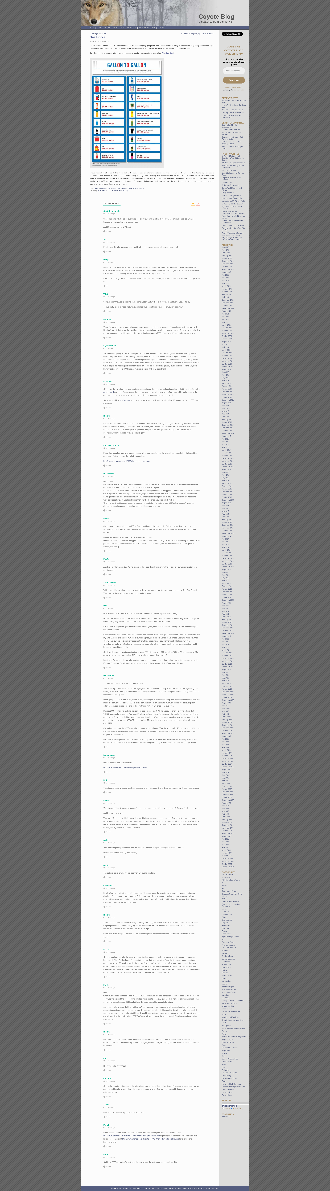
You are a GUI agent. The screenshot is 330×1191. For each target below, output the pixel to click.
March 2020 (226, 350)
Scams (224, 1053)
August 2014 (226, 536)
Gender (224, 953)
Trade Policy (226, 1076)
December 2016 (227, 458)
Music (224, 1014)
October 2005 (227, 831)
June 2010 (225, 675)
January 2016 (227, 489)
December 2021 (227, 300)
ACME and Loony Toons (231, 880)
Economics (226, 926)
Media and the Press (229, 1003)
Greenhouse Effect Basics (231, 130)
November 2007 (227, 761)
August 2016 (226, 469)
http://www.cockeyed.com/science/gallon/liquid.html (125, 768)
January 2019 (227, 389)
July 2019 (225, 372)
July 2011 (225, 639)
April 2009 (225, 714)
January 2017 (227, 456)
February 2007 (227, 786)
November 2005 (227, 828)
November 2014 (227, 528)
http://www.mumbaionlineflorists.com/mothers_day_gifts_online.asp (131, 1136)
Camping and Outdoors (230, 901)
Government (226, 964)
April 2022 (225, 297)
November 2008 (227, 728)
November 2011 (227, 628)
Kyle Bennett (109, 346)
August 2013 (226, 570)
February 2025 (227, 289)
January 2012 (227, 622)
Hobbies (225, 973)
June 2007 (225, 775)
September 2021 (228, 308)
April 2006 (225, 814)
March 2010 (226, 683)
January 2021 (227, 331)
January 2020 (227, 356)
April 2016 (225, 481)
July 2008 (225, 739)
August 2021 (226, 311)
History (224, 970)
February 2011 (227, 653)
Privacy (224, 1034)
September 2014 (228, 533)
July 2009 (225, 706)
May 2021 (225, 319)
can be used (108, 392)
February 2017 (227, 453)
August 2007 (226, 769)
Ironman (107, 381)
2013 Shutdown (227, 874)
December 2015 (227, 492)
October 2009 (227, 697)
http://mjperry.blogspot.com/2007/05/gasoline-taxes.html (126, 461)
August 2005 (226, 836)
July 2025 (225, 275)
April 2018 (225, 414)
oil (109, 188)
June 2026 (225, 250)
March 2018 (226, 417)
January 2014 (227, 556)
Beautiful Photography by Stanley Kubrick (197, 34)
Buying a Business (229, 170)
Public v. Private (228, 1042)
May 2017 (225, 444)
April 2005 (225, 847)
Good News (226, 962)
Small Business (227, 1062)
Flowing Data (168, 53)
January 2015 (227, 522)
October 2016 (227, 464)
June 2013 (225, 575)
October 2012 (227, 597)
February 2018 (227, 420)
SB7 (105, 239)
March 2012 (226, 617)
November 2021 (227, 303)
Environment (226, 934)
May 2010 (225, 678)
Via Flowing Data (125, 188)
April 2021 (225, 322)
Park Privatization (128, 28)
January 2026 (227, 258)
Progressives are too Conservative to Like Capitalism (233, 212)
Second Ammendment (230, 1059)
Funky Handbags (228, 193)
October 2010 (227, 664)
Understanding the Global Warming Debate (231, 143)
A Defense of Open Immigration (233, 163)
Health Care (226, 967)
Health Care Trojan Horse (231, 195)
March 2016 (226, 483)
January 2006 (227, 822)
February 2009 (227, 720)
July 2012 (225, 606)
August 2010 (226, 670)
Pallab (106, 1125)
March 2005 (226, 850)
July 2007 (225, 772)
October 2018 (227, 397)
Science (225, 1056)
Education (225, 928)
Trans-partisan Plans (229, 1078)
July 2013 (225, 572)
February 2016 (227, 486)
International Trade (229, 992)
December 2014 (227, 525)
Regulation (226, 1051)
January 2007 (227, 789)
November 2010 (227, 661)
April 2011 (225, 647)
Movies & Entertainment (231, 1012)
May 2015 (225, 511)
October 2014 (227, 531)
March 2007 (226, 783)
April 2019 (225, 381)
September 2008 (228, 733)
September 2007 (228, 767)
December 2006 (227, 792)
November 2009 (227, 694)
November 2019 (227, 361)
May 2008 (225, 745)
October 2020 (227, 336)
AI (222, 883)
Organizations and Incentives (233, 1020)
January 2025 (227, 292)
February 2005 (227, 853)
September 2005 (228, 833)
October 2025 (227, 267)
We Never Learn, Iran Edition (232, 110)
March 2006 (226, 817)
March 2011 (226, 650)
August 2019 (226, 369)
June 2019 (225, 375)
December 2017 (227, 425)
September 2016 (228, 467)
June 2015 (225, 508)
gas (96, 188)
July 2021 (225, 314)
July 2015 (225, 506)
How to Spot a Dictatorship (232, 198)
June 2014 (225, 542)
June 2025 (225, 278)
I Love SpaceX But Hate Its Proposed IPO (232, 116)
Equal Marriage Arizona (230, 937)
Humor (224, 978)
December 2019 (227, 358)
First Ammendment (229, 948)
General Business (228, 959)
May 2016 (225, 478)
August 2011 (226, 636)
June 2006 (225, 808)
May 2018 (225, 411)
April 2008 (225, 747)
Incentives (225, 984)
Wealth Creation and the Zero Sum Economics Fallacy (233, 234)
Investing (225, 995)
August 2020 (226, 342)
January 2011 (227, 656)
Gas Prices (97, 37)
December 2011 (227, 625)
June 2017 (225, 442)
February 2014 (227, 553)
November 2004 (227, 861)
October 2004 (227, 864)
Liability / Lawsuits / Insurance (233, 1001)
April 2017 (225, 447)
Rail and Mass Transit (230, 1048)
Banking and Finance (229, 891)
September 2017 (228, 433)
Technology (226, 1070)
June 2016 (225, 475)
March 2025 (226, 286)
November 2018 (227, 394)
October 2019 (227, 364)
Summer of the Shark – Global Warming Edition (233, 138)
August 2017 (226, 436)
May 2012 (225, 611)
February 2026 (227, 256)
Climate (224, 909)
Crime (224, 917)
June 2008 (225, 742)
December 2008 (227, 725)
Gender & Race (227, 956)
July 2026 (225, 247)
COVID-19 (225, 912)
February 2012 (227, 619)
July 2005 (225, 839)
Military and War (228, 1006)
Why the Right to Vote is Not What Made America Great (232, 238)
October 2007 (227, 764)
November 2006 (227, 795)
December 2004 (227, 858)
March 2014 (226, 550)
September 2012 (228, 600)
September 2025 (228, 269)
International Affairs (229, 989)
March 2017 (226, 450)
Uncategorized (227, 1092)
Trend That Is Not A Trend (231, 1084)
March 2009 (226, 717)
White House (138, 188)
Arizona (224, 886)
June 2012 (225, 608)
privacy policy (229, 90)
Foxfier (106, 518)
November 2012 (227, 595)
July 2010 (225, 672)
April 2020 (225, 347)
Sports (224, 1064)
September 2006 (228, 800)
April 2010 (225, 681)
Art (223, 888)
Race (224, 1045)
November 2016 (227, 461)
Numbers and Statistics (230, 1017)
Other (224, 1023)
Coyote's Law (227, 914)
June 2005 (225, 842)
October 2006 (227, 797)
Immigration (226, 981)
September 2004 (228, 867)
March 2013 (226, 583)
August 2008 (226, 736)
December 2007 (227, 758)
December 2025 (227, 261)
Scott (106, 865)
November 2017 (227, 428)
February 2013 (227, 586)
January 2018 (227, 422)
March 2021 (226, 325)
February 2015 (227, 519)
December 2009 (227, 692)
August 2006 (226, 803)
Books (224, 899)
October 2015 (227, 497)
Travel (224, 1081)
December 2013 (227, 558)
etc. (223, 939)
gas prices (103, 188)
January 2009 (227, 722)
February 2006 (227, 820)
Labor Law (225, 998)
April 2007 (225, 781)
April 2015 (225, 514)
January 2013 (227, 589)
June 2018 (225, 408)
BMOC (115, 28)
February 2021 (227, 328)
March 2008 (226, 750)
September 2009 (228, 700)
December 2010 (227, 658)
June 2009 (225, 708)
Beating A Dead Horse (99, 34)
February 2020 (227, 353)
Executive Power (228, 942)
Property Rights (227, 1039)
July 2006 (225, 806)
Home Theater (227, 976)
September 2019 (228, 367)
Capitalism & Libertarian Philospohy (113, 190)
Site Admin (226, 1117)
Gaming (225, 951)
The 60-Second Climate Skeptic (233, 225)
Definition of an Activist (230, 185)
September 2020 (228, 339)
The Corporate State (229, 1073)
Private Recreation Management (234, 1037)
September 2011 (228, 633)
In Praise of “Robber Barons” (232, 204)
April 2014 (225, 547)
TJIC (105, 294)
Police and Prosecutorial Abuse (233, 1028)
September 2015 (228, 500)
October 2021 (227, 305)
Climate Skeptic (103, 28)
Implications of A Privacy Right (233, 201)
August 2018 (226, 403)
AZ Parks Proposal (147, 28)
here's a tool (125, 400)
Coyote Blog (216, 16)
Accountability (227, 877)
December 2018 (227, 392)
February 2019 (227, 386)
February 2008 (227, 753)
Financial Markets (228, 945)
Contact (161, 28)
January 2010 (227, 689)
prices (114, 188)
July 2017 (225, 439)
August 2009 (226, 703)
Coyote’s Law (227, 182)
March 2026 (226, 253)
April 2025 (225, 283)
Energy (224, 931)
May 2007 (225, 778)
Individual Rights (228, 987)
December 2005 (227, 825)
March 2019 (226, 383)
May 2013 (225, 578)
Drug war (225, 923)
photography (226, 1026)
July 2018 (225, 406)
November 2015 (227, 495)
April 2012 (225, 614)
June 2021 (225, 317)
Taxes (224, 1067)
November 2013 (227, 561)
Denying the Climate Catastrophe (229, 126)
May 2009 (225, 711)
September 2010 (228, 667)
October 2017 (227, 431)
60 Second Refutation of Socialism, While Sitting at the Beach (233, 158)
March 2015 (226, 517)
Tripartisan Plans (228, 1090)
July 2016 (225, 472)
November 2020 (227, 333)
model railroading (228, 1009)
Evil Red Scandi (111, 445)
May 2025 (225, 281)
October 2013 (227, 564)
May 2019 (225, 378)
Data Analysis (227, 920)
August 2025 (226, 272)
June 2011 (225, 642)
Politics (224, 1031)
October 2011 (227, 631)
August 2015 (226, 503)
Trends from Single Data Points (233, 1087)
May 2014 (225, 544)
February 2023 (227, 294)
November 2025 (227, 264)
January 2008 (227, 756)
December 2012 (227, 592)
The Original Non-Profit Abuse (233, 113)
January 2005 (227, 856)
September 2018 (228, 400)
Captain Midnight (111, 211)
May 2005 (225, 845)
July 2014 (225, 539)
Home (92, 28)
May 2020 (225, 344)
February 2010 (227, 686)
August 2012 (226, 603)
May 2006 (225, 811)
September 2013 (228, 567)
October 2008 (227, 731)
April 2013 (225, 581)
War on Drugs (227, 1095)
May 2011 (225, 645)
